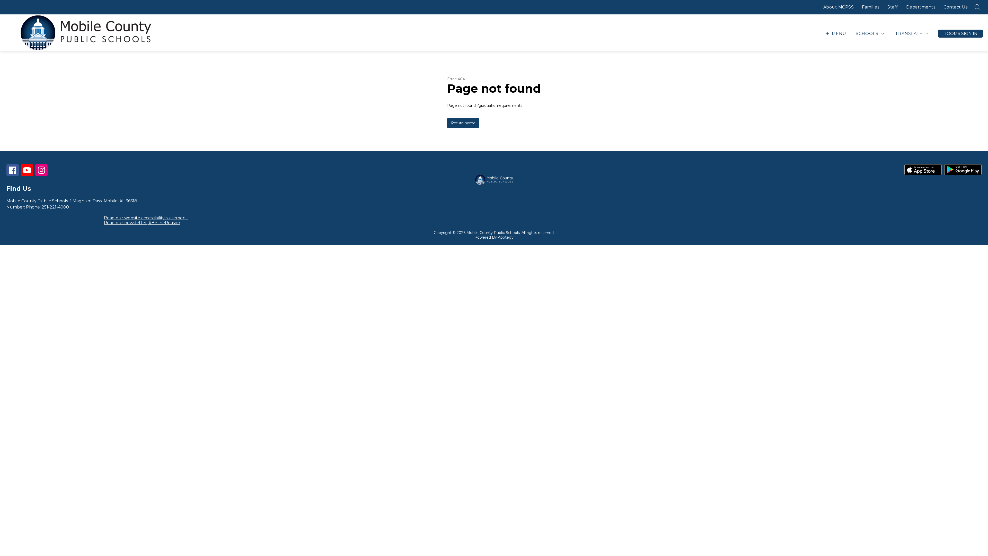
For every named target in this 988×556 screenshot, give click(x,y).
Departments (921, 7)
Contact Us (955, 7)
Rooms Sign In (960, 33)
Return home (463, 123)
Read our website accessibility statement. (146, 217)
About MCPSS (838, 7)
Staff (892, 7)
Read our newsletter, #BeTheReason (142, 222)
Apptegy (506, 237)
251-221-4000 (55, 207)
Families (870, 7)
